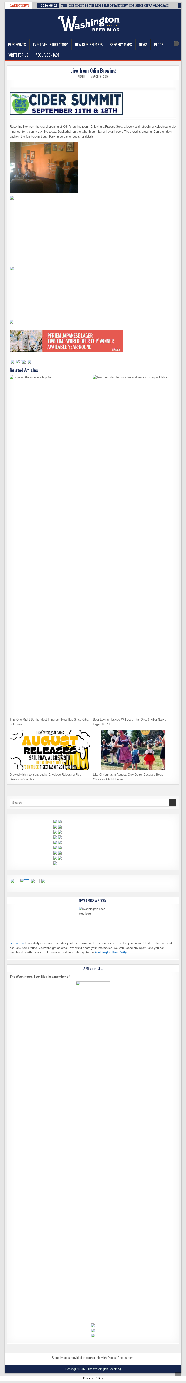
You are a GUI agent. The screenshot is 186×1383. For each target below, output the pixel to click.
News (143, 44)
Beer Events (17, 44)
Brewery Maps (121, 44)
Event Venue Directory (50, 44)
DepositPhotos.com (120, 1357)
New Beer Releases (89, 44)
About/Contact (47, 55)
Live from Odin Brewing (93, 70)
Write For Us (18, 55)
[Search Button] (176, 43)
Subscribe (17, 943)
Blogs (158, 44)
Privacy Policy (93, 1378)
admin (81, 76)
